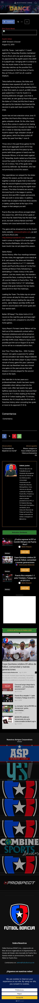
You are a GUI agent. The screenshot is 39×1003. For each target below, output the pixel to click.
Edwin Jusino (25, 465)
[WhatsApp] (19, 436)
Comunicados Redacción (26, 565)
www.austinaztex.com (22, 232)
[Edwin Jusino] (11, 494)
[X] (9, 436)
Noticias (7, 553)
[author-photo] (19, 547)
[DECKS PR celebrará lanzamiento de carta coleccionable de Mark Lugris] (7, 720)
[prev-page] (3, 727)
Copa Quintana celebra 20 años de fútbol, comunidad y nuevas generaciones (25, 560)
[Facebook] (4, 436)
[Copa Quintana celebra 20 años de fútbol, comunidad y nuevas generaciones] (7, 560)
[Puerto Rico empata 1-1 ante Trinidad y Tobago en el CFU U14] (7, 578)
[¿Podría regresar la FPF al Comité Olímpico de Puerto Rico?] (7, 541)
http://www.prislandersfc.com (13, 238)
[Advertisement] (19, 609)
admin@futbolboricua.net (25, 963)
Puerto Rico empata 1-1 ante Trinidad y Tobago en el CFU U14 (25, 578)
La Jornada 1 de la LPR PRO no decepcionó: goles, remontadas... (25, 708)
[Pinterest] (14, 436)
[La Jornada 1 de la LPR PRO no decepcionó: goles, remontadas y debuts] (7, 709)
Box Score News (8, 29)
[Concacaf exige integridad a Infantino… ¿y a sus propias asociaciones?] (7, 687)
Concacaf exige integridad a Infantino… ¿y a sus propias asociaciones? (25, 687)
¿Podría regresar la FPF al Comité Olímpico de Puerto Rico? (25, 541)
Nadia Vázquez (27, 547)
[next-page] (7, 727)
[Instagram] (20, 522)
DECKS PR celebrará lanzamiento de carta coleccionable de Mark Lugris (25, 719)
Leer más (25, 552)
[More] (27, 22)
